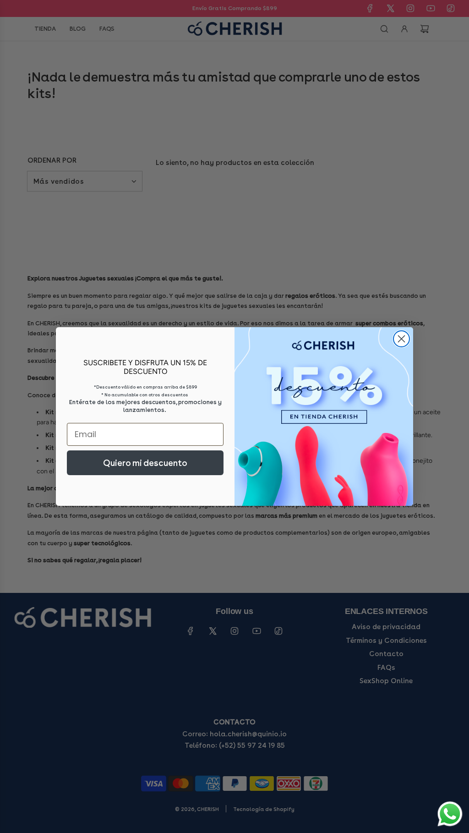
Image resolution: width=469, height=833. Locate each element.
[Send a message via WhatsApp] (450, 814)
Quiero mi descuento (145, 462)
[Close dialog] (401, 339)
